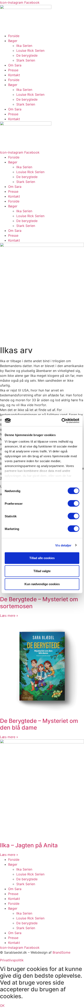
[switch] (73, 503)
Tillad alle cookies (42, 558)
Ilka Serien (24, 46)
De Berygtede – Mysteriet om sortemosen (39, 603)
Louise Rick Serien (30, 50)
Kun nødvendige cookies (42, 584)
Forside (13, 36)
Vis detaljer (63, 545)
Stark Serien (25, 60)
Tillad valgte (42, 571)
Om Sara (14, 65)
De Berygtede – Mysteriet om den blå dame (39, 724)
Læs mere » (9, 615)
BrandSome (61, 952)
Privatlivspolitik (12, 960)
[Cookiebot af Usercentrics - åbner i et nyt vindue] (61, 420)
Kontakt (14, 75)
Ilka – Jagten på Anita (29, 845)
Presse (13, 70)
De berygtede (27, 55)
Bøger (12, 41)
